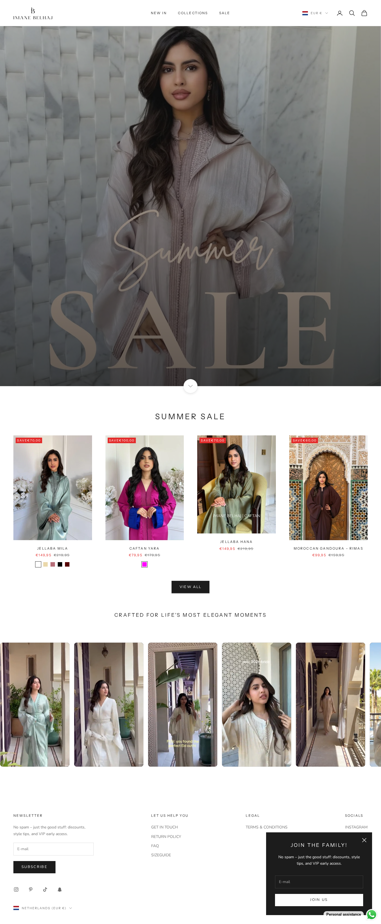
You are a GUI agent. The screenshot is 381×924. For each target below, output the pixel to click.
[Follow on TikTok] (45, 889)
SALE (224, 13)
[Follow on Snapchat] (59, 889)
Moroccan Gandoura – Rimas (328, 548)
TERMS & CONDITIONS (267, 827)
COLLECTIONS (193, 13)
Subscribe (34, 866)
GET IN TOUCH (164, 827)
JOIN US (319, 899)
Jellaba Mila (52, 548)
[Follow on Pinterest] (30, 889)
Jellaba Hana (236, 542)
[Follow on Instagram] (16, 889)
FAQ (155, 846)
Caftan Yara (144, 548)
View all (191, 586)
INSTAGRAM (356, 827)
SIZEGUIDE (161, 855)
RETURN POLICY (166, 836)
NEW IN (159, 13)
